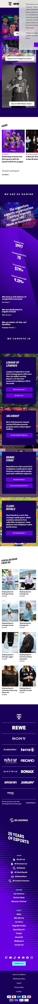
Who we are (6, 315)
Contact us (18, 963)
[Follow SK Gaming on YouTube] (10, 957)
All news (5, 174)
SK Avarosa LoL (18, 389)
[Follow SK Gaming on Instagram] (32, 957)
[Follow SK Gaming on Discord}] (23, 957)
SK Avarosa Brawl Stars (18, 485)
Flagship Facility (8, 327)
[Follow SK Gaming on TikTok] (15, 957)
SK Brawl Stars (18, 479)
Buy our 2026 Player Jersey (21, 104)
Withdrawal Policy (19, 979)
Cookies (19, 991)
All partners (30, 803)
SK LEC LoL (18, 395)
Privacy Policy (19, 987)
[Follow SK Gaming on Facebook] (27, 957)
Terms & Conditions (19, 974)
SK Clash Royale (18, 533)
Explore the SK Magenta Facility (19, 58)
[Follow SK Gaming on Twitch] (6, 957)
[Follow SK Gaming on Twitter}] (19, 957)
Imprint (19, 983)
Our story (5, 302)
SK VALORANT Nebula (19, 435)
